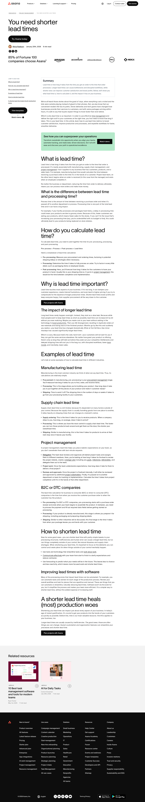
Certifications (90, 740)
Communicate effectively (52, 555)
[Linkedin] (59, 796)
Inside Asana (112, 744)
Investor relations (113, 757)
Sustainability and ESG (115, 773)
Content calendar (48, 732)
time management (99, 116)
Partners (88, 769)
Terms (82, 796)
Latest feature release (27, 736)
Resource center (91, 749)
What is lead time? (14, 82)
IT (64, 740)
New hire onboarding (49, 744)
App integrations (25, 757)
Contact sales (119, 3)
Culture (110, 749)
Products (30, 3)
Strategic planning (48, 761)
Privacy (110, 765)
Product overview (26, 728)
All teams (66, 781)
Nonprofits (67, 773)
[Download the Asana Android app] (118, 796)
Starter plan (23, 744)
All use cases (46, 773)
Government (67, 761)
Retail (65, 757)
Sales (65, 749)
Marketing (67, 732)
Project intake (46, 765)
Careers (110, 740)
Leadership (111, 732)
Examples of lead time (15, 93)
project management (49, 169)
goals (89, 460)
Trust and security (113, 761)
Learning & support (59, 3)
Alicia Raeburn (18, 47)
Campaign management (50, 728)
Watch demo (16, 117)
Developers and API (92, 765)
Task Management (48, 769)
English (43, 796)
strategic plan (70, 460)
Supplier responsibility (115, 769)
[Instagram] (63, 796)
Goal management (48, 740)
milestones (96, 460)
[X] (55, 796)
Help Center (89, 728)
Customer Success (92, 761)
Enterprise (23, 753)
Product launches (48, 753)
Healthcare (67, 753)
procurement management (97, 380)
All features (23, 732)
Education (67, 765)
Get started (133, 3)
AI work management (27, 761)
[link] (12, 13)
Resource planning (48, 757)
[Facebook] (66, 796)
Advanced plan (25, 749)
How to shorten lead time (16, 97)
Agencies (66, 777)
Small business (69, 728)
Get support (89, 732)
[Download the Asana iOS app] (104, 796)
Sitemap (88, 773)
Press (109, 753)
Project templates (92, 757)
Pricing (73, 3)
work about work (90, 552)
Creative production (48, 736)
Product (66, 744)
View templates (18, 110)
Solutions (43, 3)
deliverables (106, 460)
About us (110, 728)
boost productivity (59, 323)
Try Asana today (19, 39)
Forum (87, 744)
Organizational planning (50, 749)
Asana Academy (91, 736)
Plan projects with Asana (53, 303)
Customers (111, 736)
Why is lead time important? (17, 89)
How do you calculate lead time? (18, 85)
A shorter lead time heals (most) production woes (22, 102)
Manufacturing (68, 769)
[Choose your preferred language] (102, 3)
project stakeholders (73, 475)
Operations (67, 736)
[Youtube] (70, 796)
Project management (27, 765)
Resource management (28, 769)
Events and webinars (93, 753)
